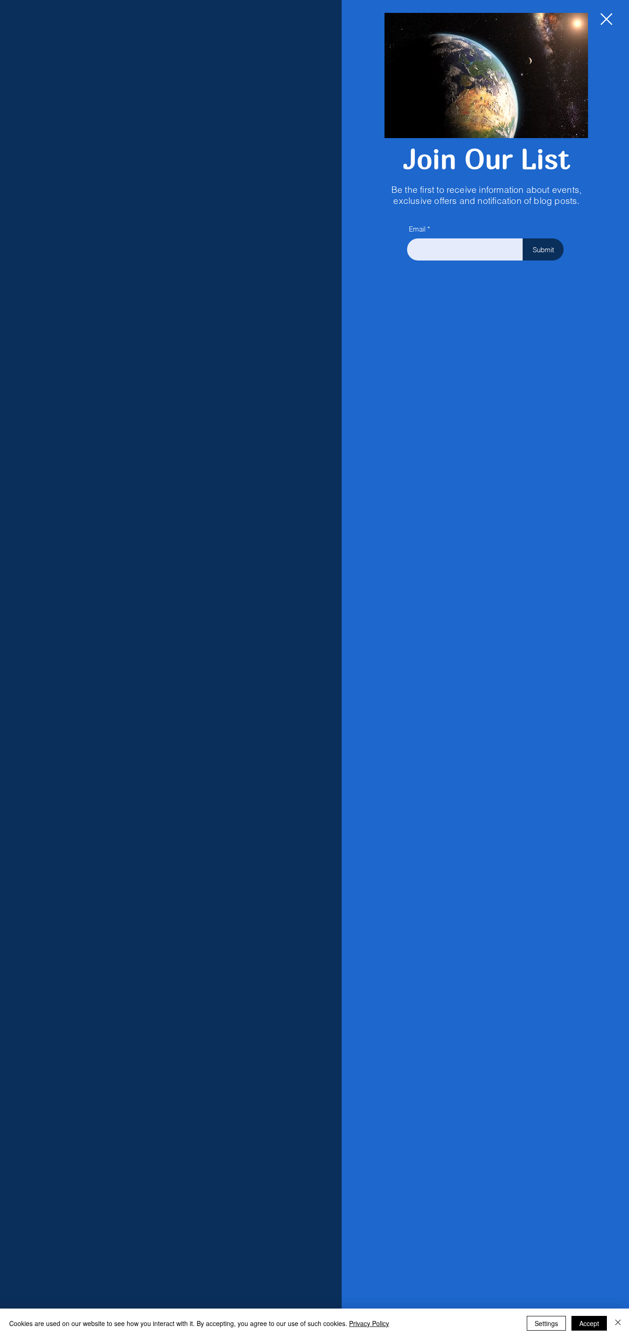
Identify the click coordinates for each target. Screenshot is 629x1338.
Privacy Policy (369, 1323)
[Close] (617, 1323)
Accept (589, 1323)
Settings (546, 1323)
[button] (606, 19)
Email (417, 229)
